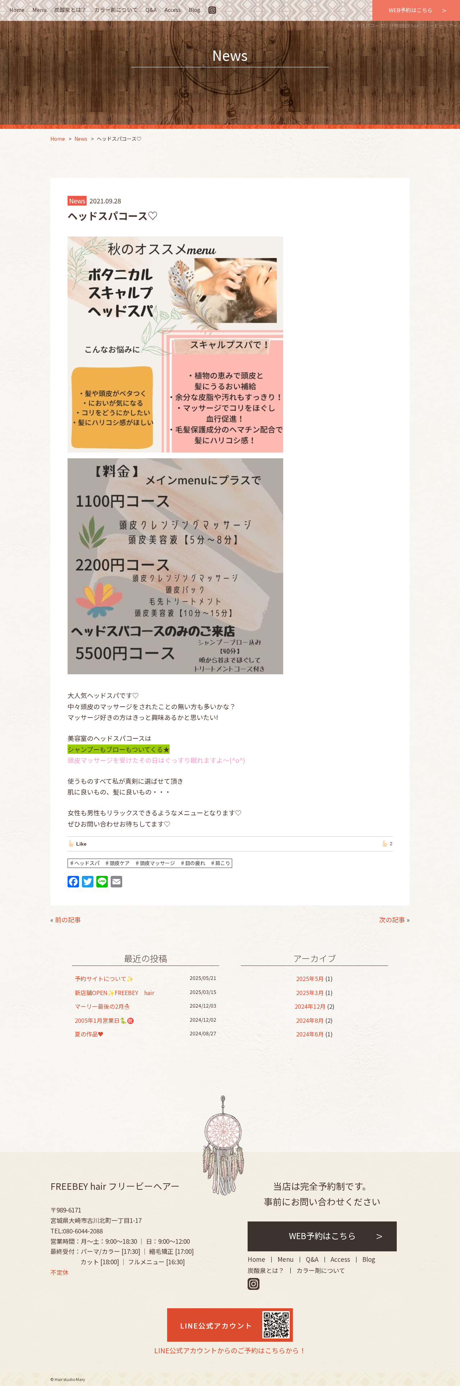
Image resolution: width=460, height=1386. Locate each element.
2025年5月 (310, 978)
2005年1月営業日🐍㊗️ (104, 1020)
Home (16, 9)
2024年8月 (310, 1020)
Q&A (151, 9)
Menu (39, 9)
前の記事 (68, 919)
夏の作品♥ (89, 1034)
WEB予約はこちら (411, 10)
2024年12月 (310, 1006)
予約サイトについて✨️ (104, 978)
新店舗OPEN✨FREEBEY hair (114, 992)
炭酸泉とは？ (70, 9)
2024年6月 (310, 1034)
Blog (195, 9)
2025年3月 (310, 992)
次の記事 (392, 919)
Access (173, 9)
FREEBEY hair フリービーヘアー (115, 1185)
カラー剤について (116, 9)
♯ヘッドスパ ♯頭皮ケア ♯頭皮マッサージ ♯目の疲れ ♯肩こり (149, 863)
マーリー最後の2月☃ (102, 1006)
